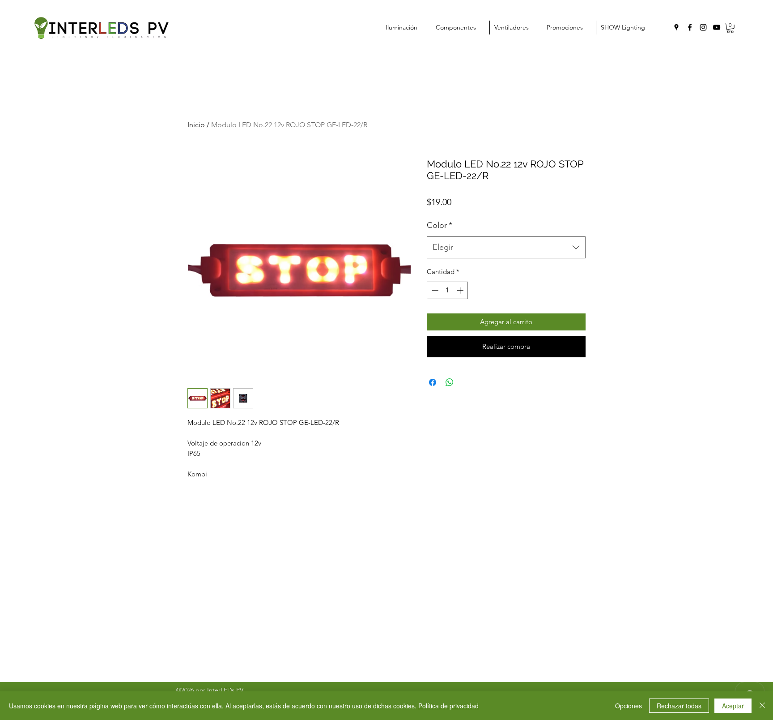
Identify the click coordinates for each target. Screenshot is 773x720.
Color (439, 225)
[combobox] (506, 247)
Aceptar (733, 705)
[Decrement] (434, 290)
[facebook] (689, 27)
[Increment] (461, 290)
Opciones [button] (628, 705)
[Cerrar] (762, 706)
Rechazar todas (679, 705)
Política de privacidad (448, 705)
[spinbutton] (447, 290)
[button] (730, 28)
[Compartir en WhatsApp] (449, 382)
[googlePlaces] (676, 27)
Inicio (196, 124)
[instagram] (703, 27)
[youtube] (716, 27)
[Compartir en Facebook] (432, 382)
